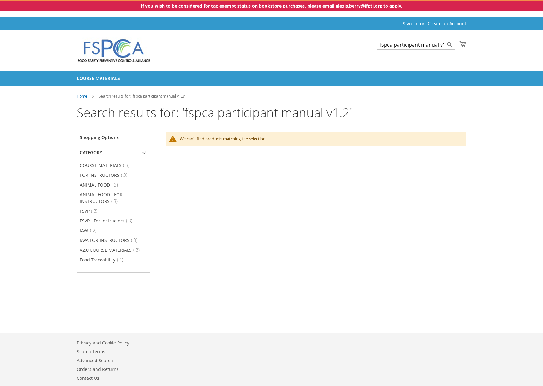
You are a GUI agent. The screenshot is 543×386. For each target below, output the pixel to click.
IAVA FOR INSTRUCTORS (110, 240)
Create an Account (447, 23)
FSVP (90, 211)
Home (82, 95)
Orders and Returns (98, 369)
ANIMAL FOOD (101, 185)
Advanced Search (95, 360)
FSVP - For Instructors (108, 221)
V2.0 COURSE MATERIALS (111, 250)
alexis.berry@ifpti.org (359, 6)
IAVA (90, 230)
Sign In (410, 23)
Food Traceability (103, 260)
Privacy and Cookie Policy (103, 343)
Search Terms (91, 352)
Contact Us (88, 378)
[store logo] (114, 50)
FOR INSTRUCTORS (105, 175)
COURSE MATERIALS (106, 165)
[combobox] (416, 45)
